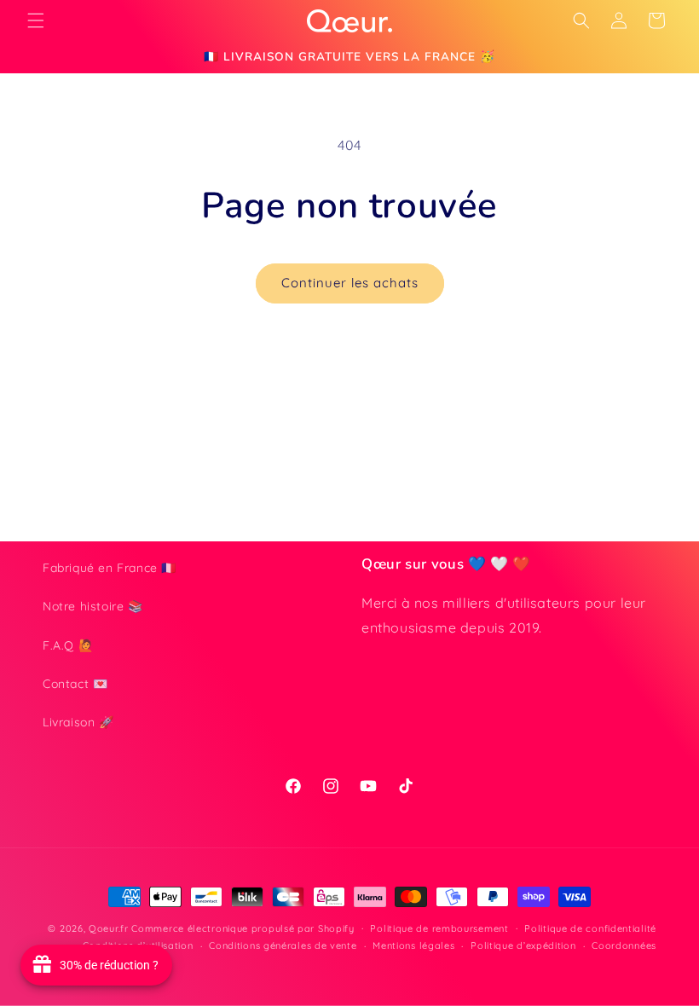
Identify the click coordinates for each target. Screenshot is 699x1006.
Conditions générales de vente (282, 945)
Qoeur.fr (109, 928)
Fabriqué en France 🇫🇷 (109, 567)
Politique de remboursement (439, 928)
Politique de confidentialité (590, 928)
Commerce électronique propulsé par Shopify (242, 928)
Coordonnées (624, 945)
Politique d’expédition (523, 945)
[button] (36, 20)
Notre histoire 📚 (93, 606)
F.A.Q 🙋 (68, 645)
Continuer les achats (350, 283)
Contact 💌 (75, 683)
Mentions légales (413, 945)
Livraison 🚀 (78, 722)
